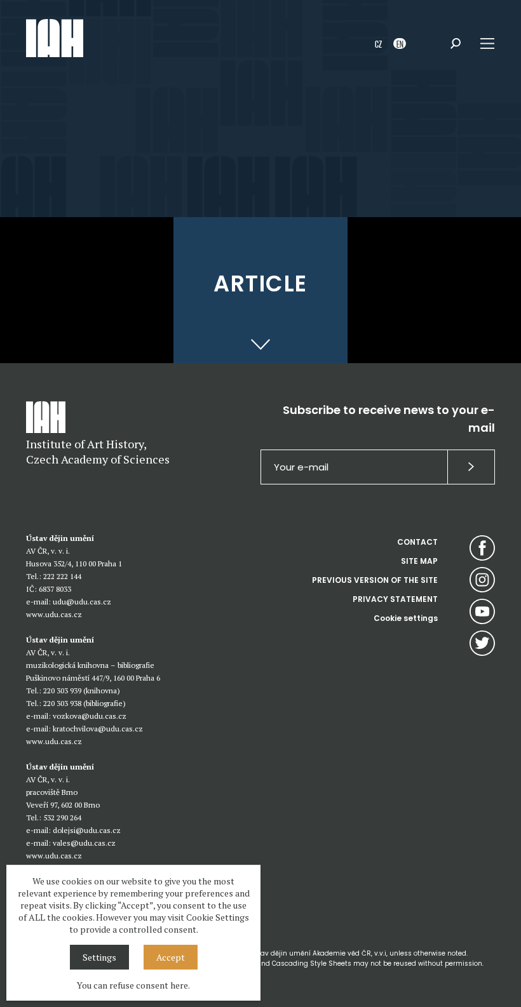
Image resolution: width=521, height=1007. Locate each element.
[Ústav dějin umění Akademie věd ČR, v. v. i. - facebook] (482, 548)
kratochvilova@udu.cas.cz (98, 728)
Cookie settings (406, 618)
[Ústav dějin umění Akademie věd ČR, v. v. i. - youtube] (482, 611)
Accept (170, 957)
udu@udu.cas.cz (82, 601)
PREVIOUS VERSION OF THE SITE (375, 580)
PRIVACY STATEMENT (395, 599)
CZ (378, 43)
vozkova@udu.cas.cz (89, 716)
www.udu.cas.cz (54, 614)
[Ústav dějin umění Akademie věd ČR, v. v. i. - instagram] (482, 579)
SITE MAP (419, 561)
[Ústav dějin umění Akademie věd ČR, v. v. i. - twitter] (482, 643)
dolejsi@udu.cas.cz (87, 830)
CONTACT (417, 542)
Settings (99, 957)
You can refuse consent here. (133, 985)
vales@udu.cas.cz (84, 843)
